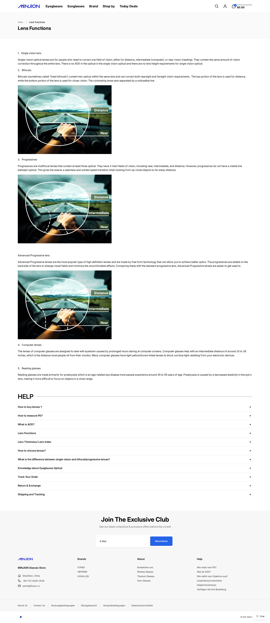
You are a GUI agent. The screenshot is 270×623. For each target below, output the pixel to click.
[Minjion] (25, 559)
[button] (216, 6)
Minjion (249, 617)
